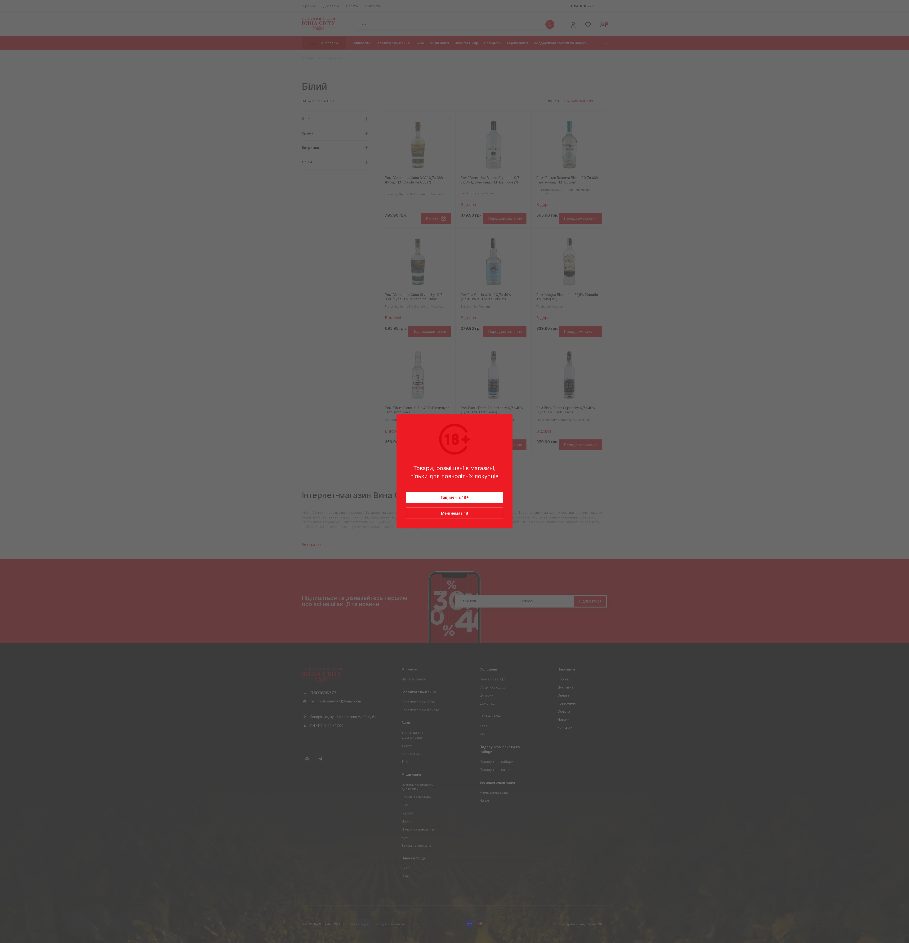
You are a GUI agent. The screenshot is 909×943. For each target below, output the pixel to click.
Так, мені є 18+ (454, 497)
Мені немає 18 (454, 513)
